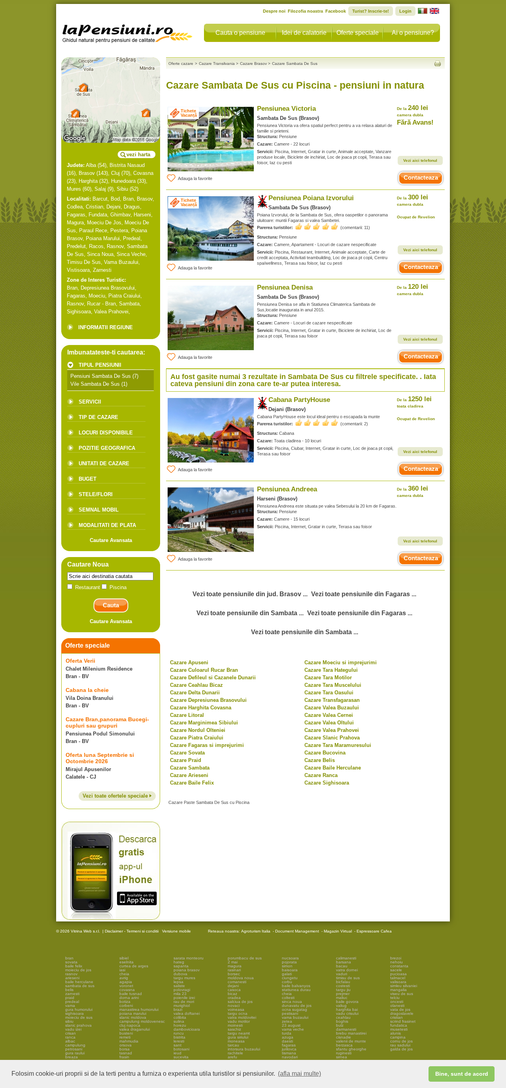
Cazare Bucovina (325, 752)
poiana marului (132, 1013)
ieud (177, 1053)
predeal (72, 1001)
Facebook (335, 11)
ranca (70, 1037)
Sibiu (122, 189)
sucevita (181, 1057)
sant (177, 1045)
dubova (180, 974)
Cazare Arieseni (189, 775)
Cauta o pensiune (240, 32)
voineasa (236, 1009)
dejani (233, 986)
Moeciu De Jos (104, 223)
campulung (75, 1045)
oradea (234, 997)
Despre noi (274, 11)
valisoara (398, 982)
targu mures (184, 978)
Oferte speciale (357, 32)
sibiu (69, 1021)
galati (287, 974)
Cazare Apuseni (189, 662)
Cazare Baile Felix (192, 782)
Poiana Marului (103, 238)
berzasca (344, 1045)
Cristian (94, 207)
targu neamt (239, 1033)
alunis (395, 1033)
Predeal (131, 238)
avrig (123, 978)
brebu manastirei (351, 1033)
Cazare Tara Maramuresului (337, 745)
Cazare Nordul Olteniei (197, 730)
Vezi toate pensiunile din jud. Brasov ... (250, 594)
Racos (96, 246)
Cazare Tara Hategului (331, 670)
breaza (71, 1057)
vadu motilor (239, 1021)
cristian (396, 1017)
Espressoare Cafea (374, 931)
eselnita (126, 962)
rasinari (234, 970)
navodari (290, 1057)
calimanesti (346, 958)
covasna (127, 990)
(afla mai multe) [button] (299, 1073)
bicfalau (343, 982)
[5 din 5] (316, 226)
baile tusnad (130, 993)
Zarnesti (102, 270)
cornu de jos (401, 1041)
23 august (291, 1025)
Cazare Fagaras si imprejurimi (207, 745)
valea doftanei (187, 1013)
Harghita (88, 181)
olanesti (397, 1005)
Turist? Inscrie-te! (370, 11)
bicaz (232, 993)
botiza (124, 1001)
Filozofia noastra (305, 11)
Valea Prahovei (111, 312)
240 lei (412, 110)
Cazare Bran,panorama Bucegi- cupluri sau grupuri (107, 722)
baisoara (290, 970)
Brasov (87, 173)
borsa (124, 1049)
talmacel (397, 978)
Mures (74, 189)
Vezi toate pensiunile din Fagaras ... (363, 594)
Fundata (98, 215)
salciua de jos (240, 1001)
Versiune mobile (176, 931)
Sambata (129, 304)
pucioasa (398, 974)
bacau (341, 966)
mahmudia (128, 1041)
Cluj (115, 173)
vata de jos (400, 1009)
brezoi (395, 958)
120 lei (412, 289)
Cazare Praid (185, 760)
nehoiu (396, 962)
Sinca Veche (131, 254)
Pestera (119, 230)
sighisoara (74, 1013)
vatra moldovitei (242, 1017)
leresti (179, 1041)
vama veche (293, 1029)
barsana (343, 962)
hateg (179, 962)
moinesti (235, 1025)
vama (70, 1005)
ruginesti (343, 1053)
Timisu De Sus (84, 262)
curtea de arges (133, 966)
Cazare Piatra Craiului (196, 737)
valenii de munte (351, 1041)
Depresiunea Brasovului (108, 288)
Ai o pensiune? (413, 32)
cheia (124, 974)
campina (398, 1037)
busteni (126, 1033)
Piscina (117, 587)
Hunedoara (123, 181)
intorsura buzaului (244, 1049)
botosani (181, 1049)
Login (405, 11)
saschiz (234, 1029)
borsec (234, 974)
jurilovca (289, 1049)
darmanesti (346, 1029)
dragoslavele (401, 1013)
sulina (179, 1021)
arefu (232, 1057)
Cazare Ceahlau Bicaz (196, 685)
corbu (287, 982)
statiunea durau (296, 990)
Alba (91, 165)
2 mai (233, 962)
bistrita (179, 1037)
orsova (125, 1045)
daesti (287, 1041)
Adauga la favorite (195, 178)
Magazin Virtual (338, 931)
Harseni (142, 215)
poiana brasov (187, 970)
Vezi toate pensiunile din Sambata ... (250, 613)
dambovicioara (187, 1029)
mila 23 (180, 993)
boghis (342, 1021)
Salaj (100, 189)
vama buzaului (295, 1017)
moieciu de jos (78, 970)
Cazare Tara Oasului (328, 692)
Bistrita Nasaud (127, 165)
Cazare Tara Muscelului (332, 685)
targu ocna (237, 1013)
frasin (124, 1057)
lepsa (178, 982)
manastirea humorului (139, 1009)
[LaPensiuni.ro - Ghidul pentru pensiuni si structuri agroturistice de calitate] (127, 31)
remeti (124, 1037)
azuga (287, 1037)
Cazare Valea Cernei (328, 715)
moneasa (236, 1041)
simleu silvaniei (403, 986)
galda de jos (401, 1049)
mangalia (398, 990)
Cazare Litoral (187, 715)
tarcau (233, 1045)
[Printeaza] (437, 63)
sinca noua (292, 1001)
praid (69, 997)
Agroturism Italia (255, 931)
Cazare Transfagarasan (332, 700)
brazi (178, 1009)
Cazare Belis (319, 760)
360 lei (412, 491)
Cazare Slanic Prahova (332, 737)
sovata (71, 962)
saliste (179, 986)
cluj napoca (129, 1025)
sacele (396, 970)
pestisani (290, 1013)
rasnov (71, 974)
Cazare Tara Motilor (328, 677)
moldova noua (241, 978)
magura (235, 966)
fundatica (398, 1025)
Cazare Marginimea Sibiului (204, 722)
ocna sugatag (294, 1009)
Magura (75, 223)
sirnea (341, 1057)
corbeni (126, 1005)
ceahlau (343, 1017)
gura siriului (238, 1037)
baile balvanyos (296, 986)
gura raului (75, 1053)
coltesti (288, 997)
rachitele (235, 1053)
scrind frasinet (402, 1021)
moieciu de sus (79, 1017)
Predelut (76, 246)
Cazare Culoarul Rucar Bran (204, 670)
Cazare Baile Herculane (332, 767)
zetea (287, 1021)
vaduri (341, 974)
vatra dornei (347, 970)
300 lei (412, 200)
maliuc (341, 997)
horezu (180, 1025)
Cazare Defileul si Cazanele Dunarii (213, 677)
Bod (115, 199)
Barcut (100, 199)
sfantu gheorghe (351, 1049)
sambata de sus (79, 986)
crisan (70, 1033)
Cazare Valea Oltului (329, 722)
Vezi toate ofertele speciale (116, 796)
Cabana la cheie (87, 690)
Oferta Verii (80, 661)
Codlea (75, 207)
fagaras (289, 1045)
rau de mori (184, 1001)
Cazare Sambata (190, 767)
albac (70, 1041)
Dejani (113, 207)
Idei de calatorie (304, 32)
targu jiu (343, 990)
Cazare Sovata (187, 752)
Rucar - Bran (101, 304)
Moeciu (97, 296)
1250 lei (414, 401)
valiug (341, 1005)
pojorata (289, 962)
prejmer (342, 993)
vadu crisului (347, 1013)
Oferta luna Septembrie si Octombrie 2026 (100, 758)
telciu (395, 997)
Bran (128, 199)
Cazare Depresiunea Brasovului (208, 700)
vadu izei (73, 1029)
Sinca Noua (100, 254)
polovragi (182, 990)
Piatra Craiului (124, 296)
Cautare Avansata (111, 540)
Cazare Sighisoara (326, 782)
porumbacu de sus (245, 958)
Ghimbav (120, 215)
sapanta (181, 966)
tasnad (125, 1053)
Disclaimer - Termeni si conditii (132, 931)
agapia (125, 982)
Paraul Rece (93, 230)
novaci (234, 1005)
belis (69, 990)
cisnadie (343, 1037)
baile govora (347, 1001)
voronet (126, 986)
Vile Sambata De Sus (95, 384)
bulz (340, 1025)
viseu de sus (401, 993)
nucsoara (290, 958)
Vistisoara (78, 270)
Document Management (297, 931)
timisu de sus (348, 978)
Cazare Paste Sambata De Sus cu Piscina (208, 802)
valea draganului (134, 1029)
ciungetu (290, 978)
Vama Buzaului (121, 262)
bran (69, 958)
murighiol (182, 1005)
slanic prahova (78, 1025)
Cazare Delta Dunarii (195, 692)
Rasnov (115, 246)
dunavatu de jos (297, 1005)
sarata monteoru (189, 958)
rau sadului (400, 1045)
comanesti (237, 982)
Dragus (132, 207)
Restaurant (88, 587)
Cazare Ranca (321, 775)
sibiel (123, 958)
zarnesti (72, 993)
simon (287, 966)
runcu (179, 1033)
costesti (343, 986)
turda (286, 1033)
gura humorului (79, 1009)
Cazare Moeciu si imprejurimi (340, 662)
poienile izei (184, 997)
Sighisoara (79, 312)
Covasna (143, 173)
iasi (122, 970)
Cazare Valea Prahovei (331, 730)
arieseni (72, 978)
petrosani (73, 1049)
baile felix (73, 966)
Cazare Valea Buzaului (331, 707)
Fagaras (76, 215)
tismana (289, 1053)
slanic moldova (132, 1017)
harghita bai (347, 1009)
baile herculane (79, 982)
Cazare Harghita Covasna (200, 707)
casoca (234, 990)
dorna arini (129, 997)
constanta (399, 966)
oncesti (396, 1001)
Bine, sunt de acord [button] (461, 1074)
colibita (180, 1017)
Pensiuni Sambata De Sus (100, 376)
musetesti (399, 1029)
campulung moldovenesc (142, 1021)
